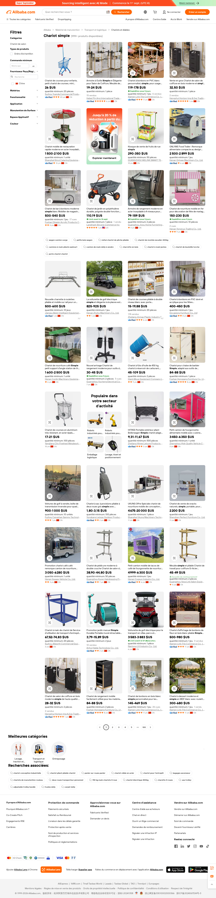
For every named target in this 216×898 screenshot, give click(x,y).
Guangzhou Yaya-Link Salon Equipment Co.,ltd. (187, 581)
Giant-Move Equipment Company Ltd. (146, 379)
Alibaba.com (156, 869)
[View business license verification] (136, 893)
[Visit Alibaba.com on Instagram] (195, 846)
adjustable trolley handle (24, 787)
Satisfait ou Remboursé (59, 815)
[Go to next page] (150, 727)
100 (144, 727)
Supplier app (85, 869)
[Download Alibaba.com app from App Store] (175, 869)
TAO (133, 883)
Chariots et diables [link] (120, 30)
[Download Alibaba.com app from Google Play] (199, 869)
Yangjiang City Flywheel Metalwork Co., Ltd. (63, 443)
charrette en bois (130, 247)
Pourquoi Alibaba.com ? (17, 809)
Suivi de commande (183, 821)
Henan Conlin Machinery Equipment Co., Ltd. (63, 379)
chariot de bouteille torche (187, 247)
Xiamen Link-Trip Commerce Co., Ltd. (146, 96)
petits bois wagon (84, 240)
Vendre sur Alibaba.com (185, 809)
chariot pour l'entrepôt (153, 773)
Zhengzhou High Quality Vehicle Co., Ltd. (187, 443)
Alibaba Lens (20, 869)
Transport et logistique (95, 30)
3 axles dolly (50, 787)
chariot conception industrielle (27, 773)
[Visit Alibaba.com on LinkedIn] (182, 846)
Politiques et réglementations (62, 842)
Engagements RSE (15, 821)
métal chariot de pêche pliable (115, 240)
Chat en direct (139, 815)
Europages (154, 883)
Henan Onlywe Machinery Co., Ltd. (186, 160)
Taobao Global (121, 883)
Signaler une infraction (143, 839)
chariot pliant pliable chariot (62, 773)
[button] (108, 12)
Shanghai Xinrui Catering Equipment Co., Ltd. (63, 160)
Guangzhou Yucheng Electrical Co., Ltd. (104, 381)
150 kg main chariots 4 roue (104, 780)
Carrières (10, 827)
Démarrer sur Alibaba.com (187, 815)
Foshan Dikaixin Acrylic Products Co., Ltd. (63, 222)
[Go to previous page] (100, 727)
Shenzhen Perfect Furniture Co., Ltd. (187, 517)
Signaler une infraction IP (144, 833)
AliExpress (63, 883)
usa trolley (186, 780)
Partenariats (180, 833)
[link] (212, 868)
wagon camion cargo (58, 240)
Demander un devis (99, 818)
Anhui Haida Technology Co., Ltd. (102, 648)
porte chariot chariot (58, 254)
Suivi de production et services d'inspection (63, 834)
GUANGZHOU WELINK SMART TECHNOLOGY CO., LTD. (146, 160)
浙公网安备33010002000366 (159, 893)
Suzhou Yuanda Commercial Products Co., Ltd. (63, 94)
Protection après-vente (59, 827)
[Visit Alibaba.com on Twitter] (189, 846)
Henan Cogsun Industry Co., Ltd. (144, 579)
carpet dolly (70, 787)
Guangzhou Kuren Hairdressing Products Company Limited (104, 579)
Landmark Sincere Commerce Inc (103, 224)
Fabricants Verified (99, 812)
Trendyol (141, 883)
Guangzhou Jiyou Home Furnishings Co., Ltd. (146, 224)
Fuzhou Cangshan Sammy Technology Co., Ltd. (63, 517)
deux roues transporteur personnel (67, 780)
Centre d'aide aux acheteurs (146, 809)
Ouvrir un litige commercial (145, 821)
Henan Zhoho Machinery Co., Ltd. (102, 313)
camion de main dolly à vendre (100, 247)
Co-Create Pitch (14, 815)
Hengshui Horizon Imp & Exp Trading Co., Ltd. (187, 98)
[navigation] (24, 379)
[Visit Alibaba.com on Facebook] (176, 846)
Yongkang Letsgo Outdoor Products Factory (104, 517)
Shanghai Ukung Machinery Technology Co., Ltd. (146, 517)
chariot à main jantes (156, 247)
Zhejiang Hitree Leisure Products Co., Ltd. (146, 443)
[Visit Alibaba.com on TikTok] (208, 846)
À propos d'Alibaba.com (18, 802)
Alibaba (47, 30)
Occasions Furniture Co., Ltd (183, 313)
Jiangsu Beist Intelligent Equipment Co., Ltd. (63, 313)
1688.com (75, 883)
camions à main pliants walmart (63, 247)
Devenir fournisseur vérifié (187, 827)
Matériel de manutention (68, 30)
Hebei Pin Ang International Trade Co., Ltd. (104, 98)
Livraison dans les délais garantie (64, 821)
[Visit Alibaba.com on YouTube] (201, 846)
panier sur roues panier (95, 773)
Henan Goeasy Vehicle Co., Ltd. (60, 579)
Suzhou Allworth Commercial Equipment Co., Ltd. (63, 643)
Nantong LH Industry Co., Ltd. (142, 646)
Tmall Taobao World (92, 883)
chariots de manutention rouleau (28, 780)
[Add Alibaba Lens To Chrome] (51, 869)
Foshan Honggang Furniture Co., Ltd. (187, 379)
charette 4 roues (165, 780)
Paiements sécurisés (58, 809)
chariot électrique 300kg (137, 780)
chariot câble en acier (124, 773)
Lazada (108, 883)
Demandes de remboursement (147, 827)
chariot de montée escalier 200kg (153, 240)
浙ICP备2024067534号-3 (188, 893)
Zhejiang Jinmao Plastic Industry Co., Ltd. (146, 317)
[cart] (155, 12)
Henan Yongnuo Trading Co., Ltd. (185, 229)
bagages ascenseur (181, 773)
